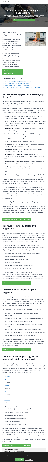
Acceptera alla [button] (20, 459)
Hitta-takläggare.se (9, 2)
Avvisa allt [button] (29, 459)
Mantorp (7, 400)
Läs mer (36, 456)
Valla (6, 391)
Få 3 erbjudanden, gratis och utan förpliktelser (24, 20)
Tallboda (7, 385)
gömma (19, 78)
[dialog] (24, 457)
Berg (6, 379)
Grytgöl (7, 397)
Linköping (7, 376)
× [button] (46, 453)
